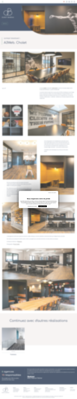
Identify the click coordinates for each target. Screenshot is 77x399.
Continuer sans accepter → (52, 192)
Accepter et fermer (42, 206)
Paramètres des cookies (32, 206)
